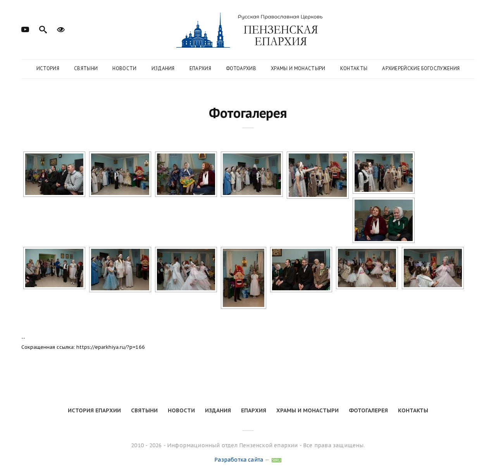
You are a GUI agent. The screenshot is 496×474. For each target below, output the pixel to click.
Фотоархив (241, 68)
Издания (163, 68)
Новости (124, 68)
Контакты (354, 68)
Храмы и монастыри (298, 68)
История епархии (94, 410)
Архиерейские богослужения (421, 68)
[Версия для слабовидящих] (61, 29)
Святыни (86, 68)
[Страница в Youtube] (25, 29)
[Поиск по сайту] (43, 29)
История (47, 68)
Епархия (200, 68)
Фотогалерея (368, 410)
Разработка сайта (238, 459)
